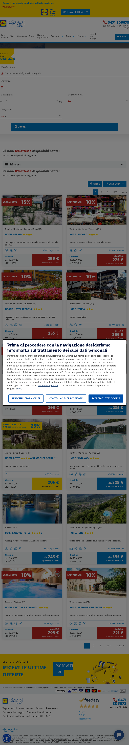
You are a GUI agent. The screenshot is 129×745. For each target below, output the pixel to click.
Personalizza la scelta (26, 398)
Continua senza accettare (66, 398)
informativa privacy (48, 385)
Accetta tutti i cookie (106, 398)
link (19, 388)
